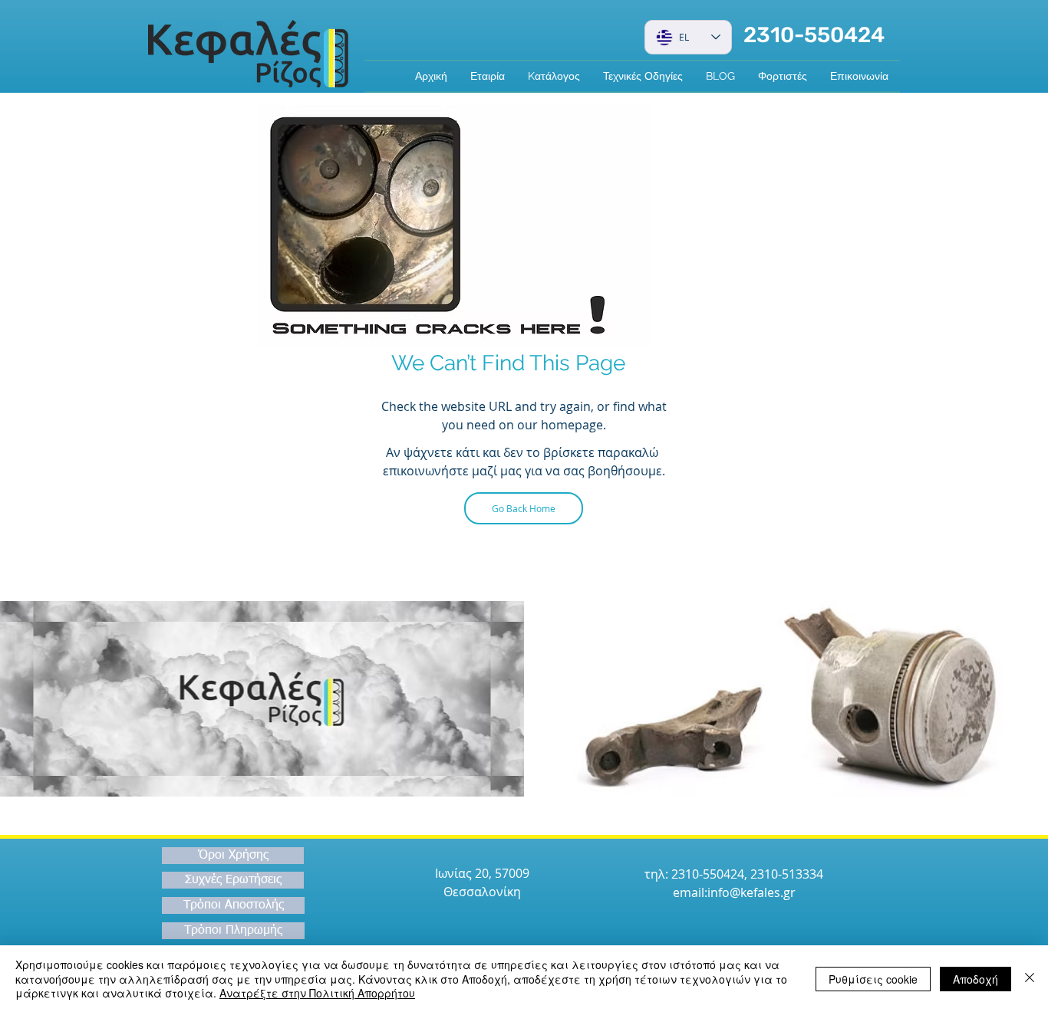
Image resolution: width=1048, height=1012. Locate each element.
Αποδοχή (975, 979)
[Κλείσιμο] (1029, 979)
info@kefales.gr (751, 892)
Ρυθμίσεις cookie (873, 979)
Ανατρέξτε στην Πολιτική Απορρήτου (317, 993)
